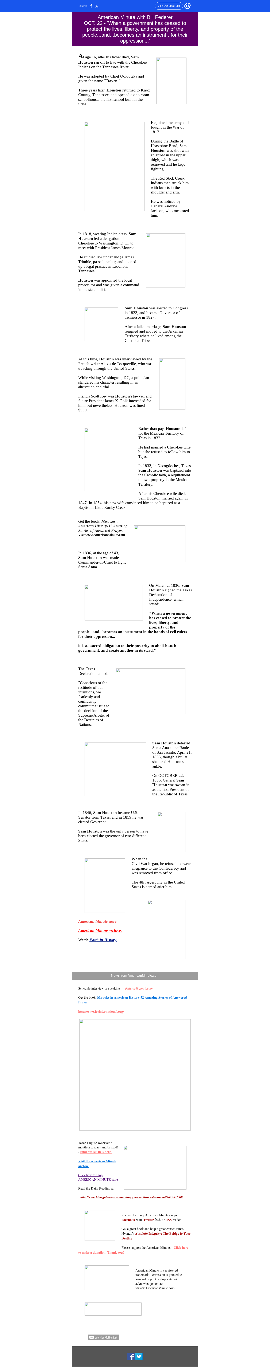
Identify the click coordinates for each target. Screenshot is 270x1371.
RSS (168, 1219)
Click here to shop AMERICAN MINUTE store (98, 1177)
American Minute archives (100, 930)
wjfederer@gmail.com (138, 988)
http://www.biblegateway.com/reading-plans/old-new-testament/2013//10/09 (131, 1197)
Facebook (128, 1219)
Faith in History (103, 940)
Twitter (148, 1219)
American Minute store (97, 921)
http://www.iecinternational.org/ (101, 1011)
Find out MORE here (96, 1151)
